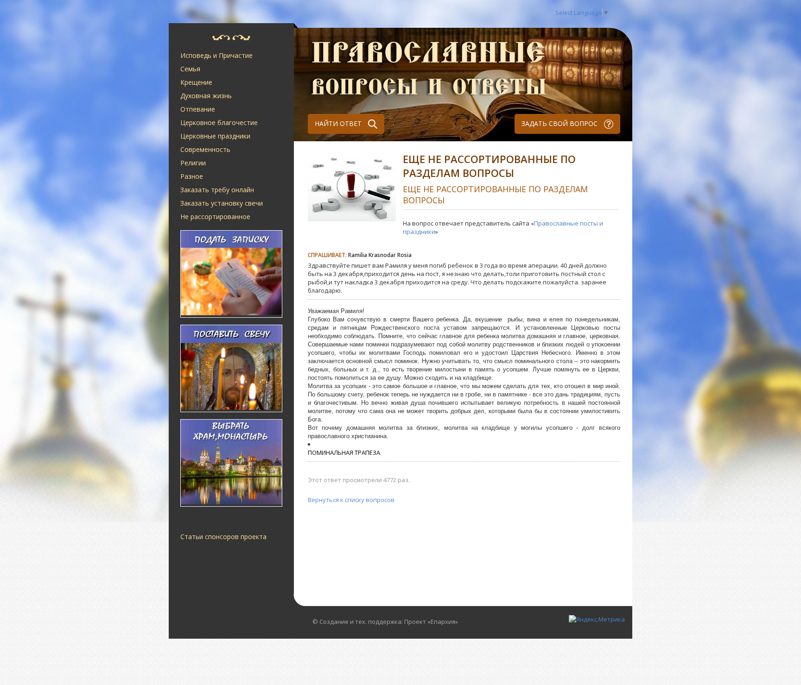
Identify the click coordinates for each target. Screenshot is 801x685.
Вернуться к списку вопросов (351, 500)
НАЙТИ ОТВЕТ (339, 123)
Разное (191, 176)
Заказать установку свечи (221, 203)
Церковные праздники (215, 136)
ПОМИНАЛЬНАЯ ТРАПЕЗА (344, 452)
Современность (205, 149)
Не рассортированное (215, 216)
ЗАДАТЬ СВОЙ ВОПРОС (560, 123)
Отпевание (197, 109)
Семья (190, 68)
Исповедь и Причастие (216, 55)
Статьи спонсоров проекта (223, 536)
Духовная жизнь (206, 95)
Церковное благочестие (219, 122)
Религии (193, 162)
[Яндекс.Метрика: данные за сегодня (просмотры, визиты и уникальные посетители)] (597, 619)
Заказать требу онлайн (217, 189)
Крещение (196, 82)
